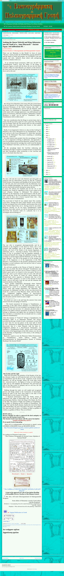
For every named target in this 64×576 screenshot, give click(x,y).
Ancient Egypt (9, 524)
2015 (47, 172)
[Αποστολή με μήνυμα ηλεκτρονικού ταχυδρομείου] (21, 523)
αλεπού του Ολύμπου (49, 300)
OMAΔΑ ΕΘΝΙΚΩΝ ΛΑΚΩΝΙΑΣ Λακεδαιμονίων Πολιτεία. (51, 310)
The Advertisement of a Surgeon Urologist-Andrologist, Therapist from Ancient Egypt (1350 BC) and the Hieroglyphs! (52, 239)
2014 (47, 174)
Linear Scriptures (29, 524)
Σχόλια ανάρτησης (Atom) (23, 560)
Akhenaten (6, 524)
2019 (47, 133)
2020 (47, 131)
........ (9, 516)
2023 (47, 125)
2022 (47, 127)
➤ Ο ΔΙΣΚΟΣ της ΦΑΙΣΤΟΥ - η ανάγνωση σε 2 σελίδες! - (51, 35)
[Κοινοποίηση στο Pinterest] (25, 523)
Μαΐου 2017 (49, 160)
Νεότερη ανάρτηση (5, 558)
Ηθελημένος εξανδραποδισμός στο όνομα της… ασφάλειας (54, 265)
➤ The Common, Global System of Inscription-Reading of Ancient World (22, 26)
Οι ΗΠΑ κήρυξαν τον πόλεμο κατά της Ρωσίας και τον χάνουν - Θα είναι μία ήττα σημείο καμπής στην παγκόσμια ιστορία (52, 304)
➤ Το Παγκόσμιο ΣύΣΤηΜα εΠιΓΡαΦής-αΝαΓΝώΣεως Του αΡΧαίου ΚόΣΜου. (23, 24)
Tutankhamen (8, 525)
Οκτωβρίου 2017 (51, 142)
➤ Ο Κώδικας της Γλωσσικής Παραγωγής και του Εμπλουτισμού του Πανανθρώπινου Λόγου (52, 42)
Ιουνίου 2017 (50, 158)
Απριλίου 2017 (50, 162)
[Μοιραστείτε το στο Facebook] (24, 523)
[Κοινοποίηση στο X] (23, 523)
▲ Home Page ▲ (6, 521)
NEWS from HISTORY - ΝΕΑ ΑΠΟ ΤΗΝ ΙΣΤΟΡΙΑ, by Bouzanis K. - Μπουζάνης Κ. (51, 272)
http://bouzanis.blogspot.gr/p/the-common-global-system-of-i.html (22, 428)
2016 (47, 170)
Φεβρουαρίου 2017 (51, 166)
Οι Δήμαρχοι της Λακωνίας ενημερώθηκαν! (52, 313)
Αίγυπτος (6, 526)
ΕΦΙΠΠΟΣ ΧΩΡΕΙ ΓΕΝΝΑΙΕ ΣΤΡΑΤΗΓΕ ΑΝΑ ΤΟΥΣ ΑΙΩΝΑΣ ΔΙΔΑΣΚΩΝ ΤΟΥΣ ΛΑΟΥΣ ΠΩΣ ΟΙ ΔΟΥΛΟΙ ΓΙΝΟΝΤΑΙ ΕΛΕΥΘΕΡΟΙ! (52, 182)
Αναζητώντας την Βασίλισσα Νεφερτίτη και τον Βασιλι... (53, 149)
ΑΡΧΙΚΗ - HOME (47, 26)
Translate (9, 36)
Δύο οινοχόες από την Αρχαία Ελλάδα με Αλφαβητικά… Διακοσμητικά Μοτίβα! (55, 193)
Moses (32, 524)
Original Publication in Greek (18, 512)
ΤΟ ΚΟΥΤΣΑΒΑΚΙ (49, 280)
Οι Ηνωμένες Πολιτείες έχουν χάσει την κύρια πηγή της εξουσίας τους (54, 282)
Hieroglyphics (24, 524)
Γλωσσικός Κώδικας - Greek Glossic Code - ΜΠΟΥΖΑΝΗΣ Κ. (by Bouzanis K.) (52, 288)
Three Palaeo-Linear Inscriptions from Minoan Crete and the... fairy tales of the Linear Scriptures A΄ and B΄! (52, 217)
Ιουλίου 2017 (50, 156)
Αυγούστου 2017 (50, 146)
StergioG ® (47, 263)
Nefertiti (34, 524)
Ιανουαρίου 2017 (50, 167)
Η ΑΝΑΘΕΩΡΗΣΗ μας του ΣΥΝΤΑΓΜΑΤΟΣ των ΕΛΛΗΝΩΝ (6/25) (54, 275)
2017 (47, 137)
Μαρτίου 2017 (50, 164)
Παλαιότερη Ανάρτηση (38, 558)
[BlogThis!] (22, 523)
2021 (47, 129)
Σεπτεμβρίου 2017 (51, 144)
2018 (47, 135)
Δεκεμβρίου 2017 (51, 138)
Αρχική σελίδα (21, 558)
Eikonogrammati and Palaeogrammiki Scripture (17, 524)
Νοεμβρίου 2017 (50, 140)
